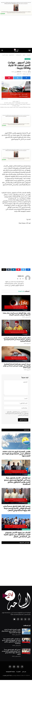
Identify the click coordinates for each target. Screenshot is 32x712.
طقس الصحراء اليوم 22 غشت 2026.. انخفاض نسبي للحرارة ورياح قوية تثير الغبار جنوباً (16, 454)
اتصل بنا (18, 671)
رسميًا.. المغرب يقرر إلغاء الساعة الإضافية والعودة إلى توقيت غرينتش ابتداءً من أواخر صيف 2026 (16, 365)
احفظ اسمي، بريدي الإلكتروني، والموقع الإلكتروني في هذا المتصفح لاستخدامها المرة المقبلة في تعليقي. (16, 413)
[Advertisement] (16, 32)
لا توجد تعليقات (25, 73)
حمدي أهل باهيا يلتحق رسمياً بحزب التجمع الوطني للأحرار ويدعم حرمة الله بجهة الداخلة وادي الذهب (16, 508)
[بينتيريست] (9, 77)
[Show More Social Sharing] (3, 77)
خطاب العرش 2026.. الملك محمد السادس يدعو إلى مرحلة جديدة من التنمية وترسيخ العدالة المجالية (17, 339)
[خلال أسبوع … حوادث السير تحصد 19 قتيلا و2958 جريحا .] (16, 90)
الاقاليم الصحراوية (26, 529)
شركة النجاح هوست (7, 675)
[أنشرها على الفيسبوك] (26, 77)
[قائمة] (29, 50)
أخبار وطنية (27, 59)
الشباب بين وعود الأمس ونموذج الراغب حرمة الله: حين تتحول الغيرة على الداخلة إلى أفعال (17, 535)
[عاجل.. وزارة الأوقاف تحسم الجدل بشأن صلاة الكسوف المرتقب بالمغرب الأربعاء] (16, 303)
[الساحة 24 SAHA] (16, 50)
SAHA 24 (19, 71)
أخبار (29, 448)
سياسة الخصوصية (10, 671)
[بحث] (2, 50)
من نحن (24, 671)
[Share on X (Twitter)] (18, 77)
